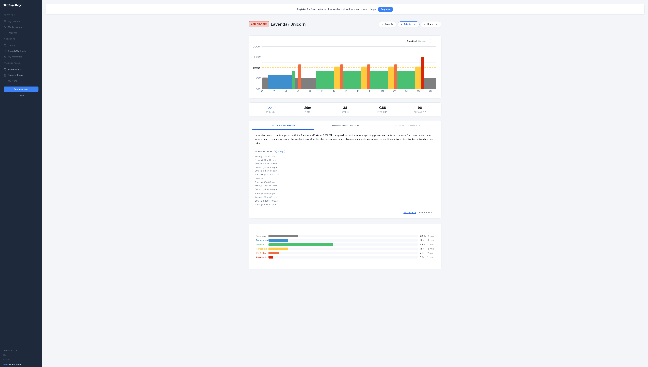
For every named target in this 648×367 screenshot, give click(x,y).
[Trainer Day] (21, 5)
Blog (5, 355)
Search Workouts (17, 51)
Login (21, 95)
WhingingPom (409, 212)
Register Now (21, 89)
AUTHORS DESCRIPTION (345, 125)
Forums (6, 359)
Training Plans (15, 75)
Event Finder (12, 364)
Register (385, 9)
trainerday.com (10, 350)
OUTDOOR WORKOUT (283, 125)
